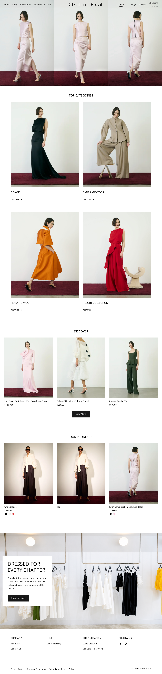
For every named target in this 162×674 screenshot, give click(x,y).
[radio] (5, 514)
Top (58, 507)
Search (142, 4)
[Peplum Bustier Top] (133, 368)
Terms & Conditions (36, 669)
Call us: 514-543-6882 (93, 648)
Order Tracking (54, 643)
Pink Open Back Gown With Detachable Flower (26, 401)
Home (6, 4)
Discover (15, 199)
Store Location (90, 643)
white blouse (10, 507)
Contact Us (16, 648)
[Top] (81, 473)
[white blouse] (28, 473)
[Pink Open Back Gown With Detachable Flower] (28, 368)
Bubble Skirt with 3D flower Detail (73, 401)
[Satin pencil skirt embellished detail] (133, 473)
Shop (14, 4)
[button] (81, 414)
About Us (15, 643)
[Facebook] (120, 643)
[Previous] (4, 468)
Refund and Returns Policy (61, 669)
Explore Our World (42, 4)
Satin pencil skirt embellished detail (126, 507)
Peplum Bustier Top (118, 401)
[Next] (158, 468)
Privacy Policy (17, 669)
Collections (25, 4)
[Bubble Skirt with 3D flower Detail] (81, 368)
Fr (125, 4)
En (121, 4)
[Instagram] (126, 643)
